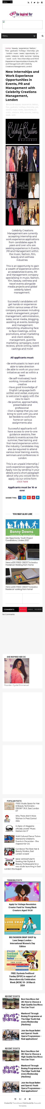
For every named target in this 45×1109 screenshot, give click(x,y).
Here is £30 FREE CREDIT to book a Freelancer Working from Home (21, 563)
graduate (14, 51)
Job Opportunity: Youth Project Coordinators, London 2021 (19, 539)
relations (15, 56)
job (37, 51)
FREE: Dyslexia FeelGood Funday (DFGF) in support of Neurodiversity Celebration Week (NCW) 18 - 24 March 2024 (22, 979)
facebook (38, 609)
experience (23, 48)
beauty (15, 48)
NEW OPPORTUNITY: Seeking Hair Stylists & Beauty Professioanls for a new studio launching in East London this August (22, 864)
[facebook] (31, 2)
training (36, 56)
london (9, 53)
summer (28, 56)
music (16, 53)
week (8, 59)
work (14, 59)
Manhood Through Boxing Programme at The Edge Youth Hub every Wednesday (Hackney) (31, 1019)
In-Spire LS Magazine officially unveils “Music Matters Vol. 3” (25, 828)
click (22, 481)
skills (22, 56)
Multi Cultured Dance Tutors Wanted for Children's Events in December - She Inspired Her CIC (28, 840)
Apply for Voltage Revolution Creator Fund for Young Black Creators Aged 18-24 (22, 907)
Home (8, 48)
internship (31, 51)
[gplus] (38, 2)
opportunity (30, 53)
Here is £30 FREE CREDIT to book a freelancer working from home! (21, 588)
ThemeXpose (17, 1103)
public (8, 56)
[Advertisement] (22, 717)
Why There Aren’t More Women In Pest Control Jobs (26, 818)
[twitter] (34, 2)
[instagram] (41, 2)
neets (22, 53)
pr (37, 53)
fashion (33, 48)
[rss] (28, 2)
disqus (30, 609)
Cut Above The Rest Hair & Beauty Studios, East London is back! (27, 851)
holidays (22, 51)
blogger (23, 609)
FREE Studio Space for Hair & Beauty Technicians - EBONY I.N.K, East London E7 (28, 807)
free (7, 51)
